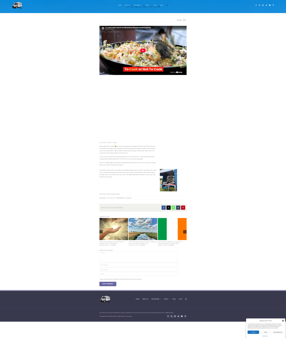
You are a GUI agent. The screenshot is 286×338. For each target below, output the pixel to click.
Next (184, 20)
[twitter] (259, 5)
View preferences (278, 332)
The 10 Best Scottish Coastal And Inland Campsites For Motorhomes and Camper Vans (140, 229)
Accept (253, 332)
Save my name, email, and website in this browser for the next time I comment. (121, 280)
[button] (283, 320)
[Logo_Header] (105, 297)
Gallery (116, 229)
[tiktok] (266, 5)
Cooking (117, 198)
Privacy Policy (129, 318)
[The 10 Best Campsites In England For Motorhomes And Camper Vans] (113, 229)
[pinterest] (273, 5)
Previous (179, 20)
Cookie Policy (265, 336)
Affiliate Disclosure (169, 314)
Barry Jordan (103, 198)
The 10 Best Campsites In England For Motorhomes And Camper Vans (111, 229)
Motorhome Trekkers (112, 318)
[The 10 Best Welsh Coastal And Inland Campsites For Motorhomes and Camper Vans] (172, 229)
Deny (265, 332)
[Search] (167, 5)
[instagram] (263, 5)
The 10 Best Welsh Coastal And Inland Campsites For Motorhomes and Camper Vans (169, 229)
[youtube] (269, 5)
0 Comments (128, 198)
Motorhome (122, 198)
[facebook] (256, 5)
